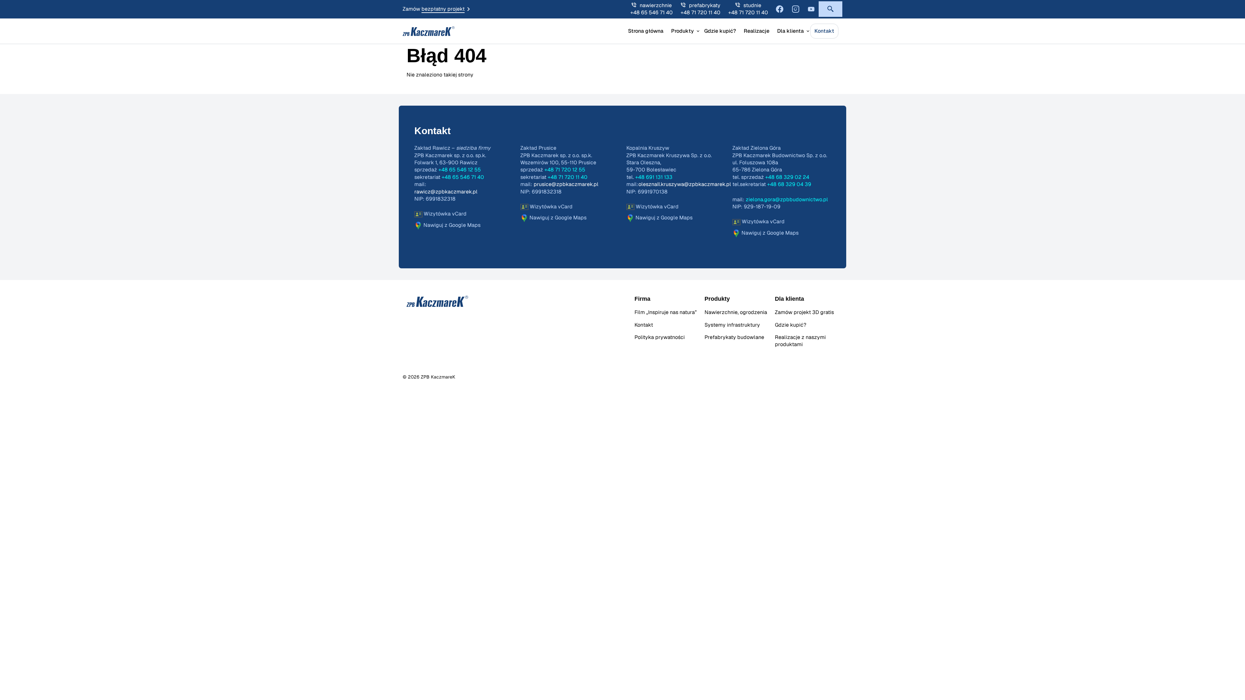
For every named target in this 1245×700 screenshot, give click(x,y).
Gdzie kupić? (720, 31)
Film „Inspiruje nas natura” (665, 312)
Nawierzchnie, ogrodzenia (736, 312)
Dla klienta (790, 31)
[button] (830, 9)
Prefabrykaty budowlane (734, 337)
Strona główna (645, 31)
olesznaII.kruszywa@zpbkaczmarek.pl (684, 184)
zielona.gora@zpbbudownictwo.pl (787, 199)
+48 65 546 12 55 (459, 169)
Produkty (682, 31)
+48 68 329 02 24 (787, 177)
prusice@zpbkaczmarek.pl (566, 184)
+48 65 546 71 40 (651, 12)
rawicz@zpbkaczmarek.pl (446, 191)
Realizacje (756, 31)
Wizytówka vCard (444, 213)
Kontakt (824, 31)
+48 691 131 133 (653, 177)
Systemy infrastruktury (732, 325)
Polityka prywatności (659, 337)
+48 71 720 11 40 (700, 12)
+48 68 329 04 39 (789, 184)
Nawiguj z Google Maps (451, 225)
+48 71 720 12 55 (564, 169)
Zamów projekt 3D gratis (804, 312)
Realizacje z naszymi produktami (800, 341)
